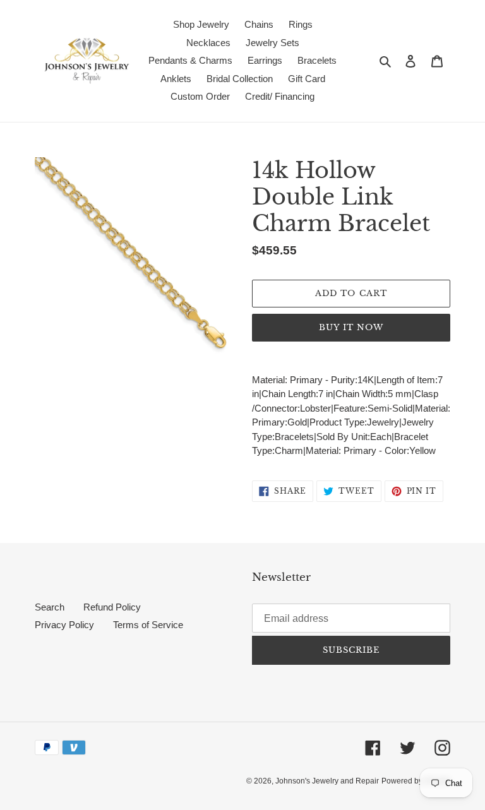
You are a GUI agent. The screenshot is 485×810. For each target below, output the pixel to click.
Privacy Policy (64, 624)
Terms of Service (148, 624)
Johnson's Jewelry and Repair (327, 781)
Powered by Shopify (415, 781)
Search (49, 607)
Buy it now (351, 327)
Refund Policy (112, 607)
